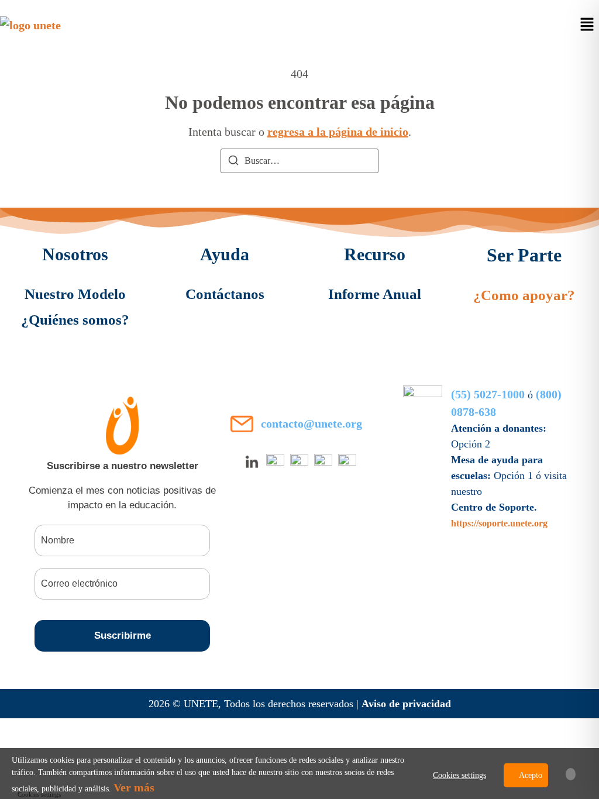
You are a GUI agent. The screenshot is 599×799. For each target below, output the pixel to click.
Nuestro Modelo (75, 294)
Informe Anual (374, 294)
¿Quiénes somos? (75, 320)
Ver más (133, 787)
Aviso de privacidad (406, 704)
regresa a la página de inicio (337, 131)
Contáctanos (224, 294)
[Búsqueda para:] (299, 161)
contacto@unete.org (311, 423)
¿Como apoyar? (524, 295)
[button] (587, 25)
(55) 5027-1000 (488, 394)
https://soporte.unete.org (499, 523)
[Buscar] (233, 162)
